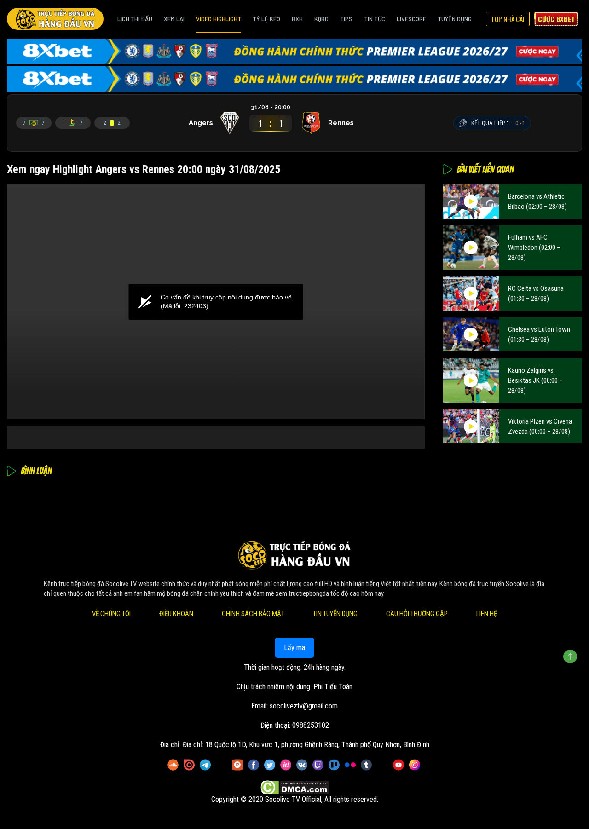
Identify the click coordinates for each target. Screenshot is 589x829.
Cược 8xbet (556, 19)
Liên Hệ (486, 614)
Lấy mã (294, 647)
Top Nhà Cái (508, 19)
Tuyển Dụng (455, 19)
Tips (346, 19)
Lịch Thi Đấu (134, 19)
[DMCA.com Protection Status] (294, 788)
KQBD (321, 19)
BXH (297, 19)
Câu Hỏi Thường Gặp (417, 614)
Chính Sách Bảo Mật (253, 614)
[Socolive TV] (55, 19)
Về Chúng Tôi (111, 614)
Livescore (411, 19)
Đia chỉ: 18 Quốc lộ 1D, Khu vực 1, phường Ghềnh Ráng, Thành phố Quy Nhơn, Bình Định (306, 744)
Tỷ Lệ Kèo (266, 19)
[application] (216, 301)
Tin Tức (374, 19)
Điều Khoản (176, 614)
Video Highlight (218, 19)
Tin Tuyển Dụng (335, 614)
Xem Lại (174, 19)
